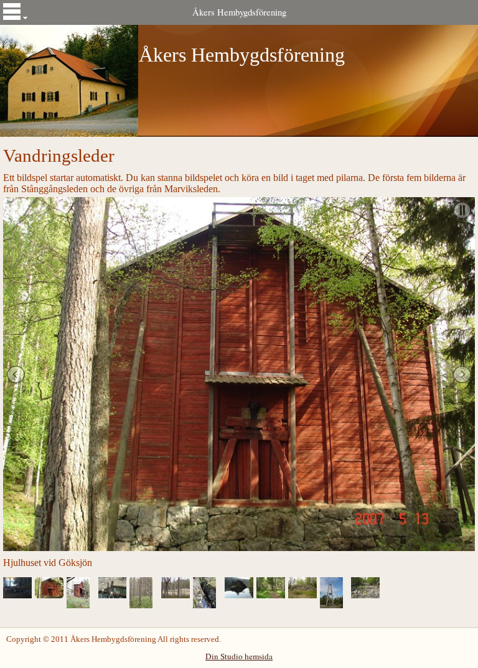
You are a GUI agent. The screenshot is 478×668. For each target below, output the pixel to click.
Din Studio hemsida (239, 656)
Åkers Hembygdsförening (239, 12)
